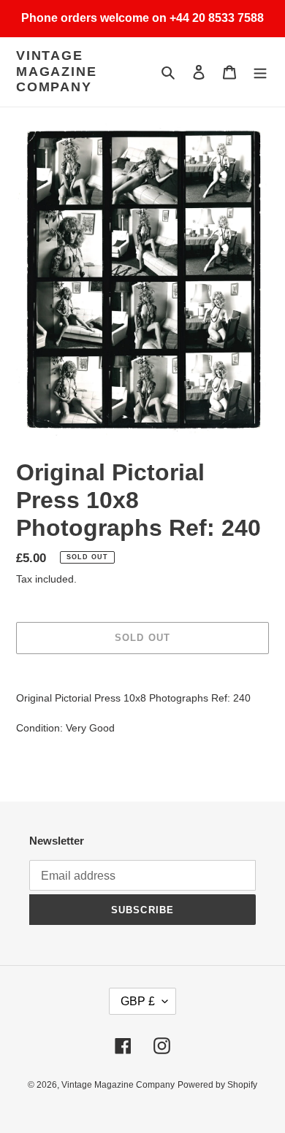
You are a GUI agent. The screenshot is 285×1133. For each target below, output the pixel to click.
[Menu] (260, 72)
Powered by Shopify (217, 1085)
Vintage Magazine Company (56, 71)
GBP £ (138, 1001)
